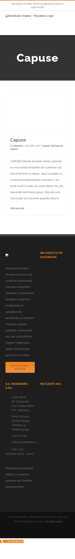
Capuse (18, 139)
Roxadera (18, 146)
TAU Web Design (54, 521)
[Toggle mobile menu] (68, 21)
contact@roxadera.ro (23, 442)
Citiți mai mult (17, 208)
